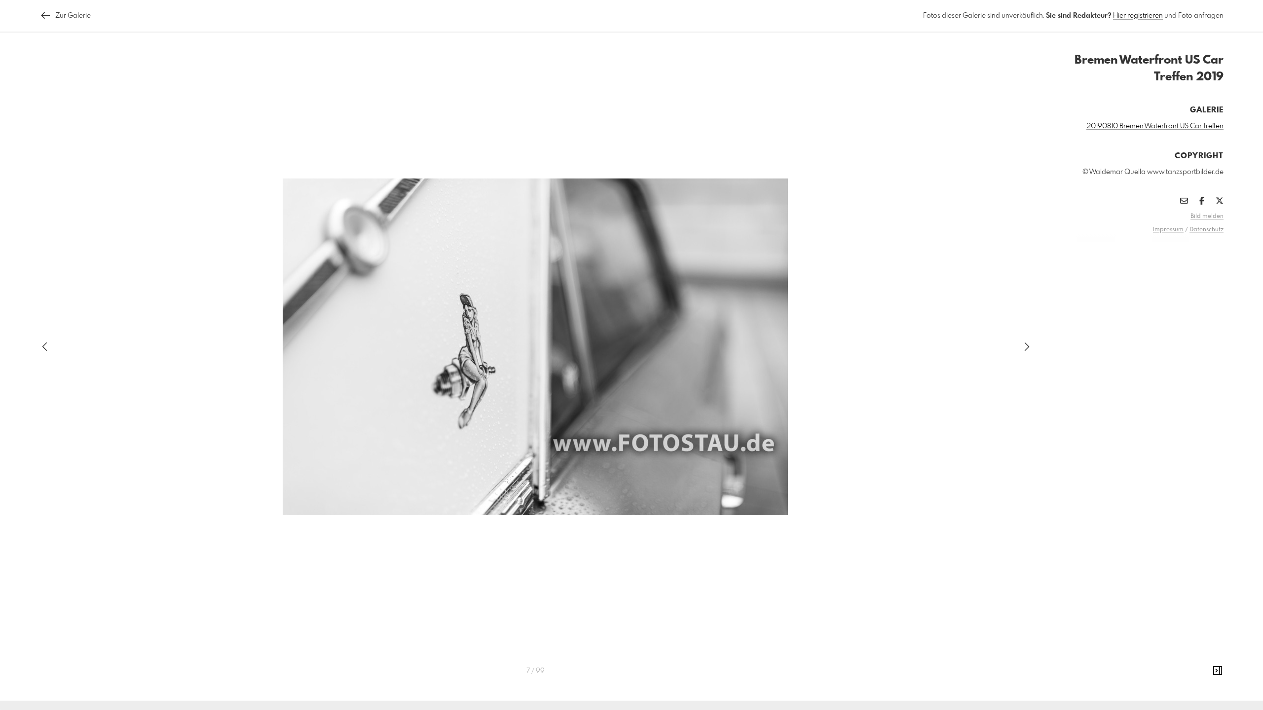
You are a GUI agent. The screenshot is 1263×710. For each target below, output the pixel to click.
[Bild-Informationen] (1218, 671)
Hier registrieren (1138, 15)
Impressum (1168, 230)
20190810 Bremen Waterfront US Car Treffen (1155, 126)
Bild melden (1207, 216)
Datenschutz (1206, 230)
